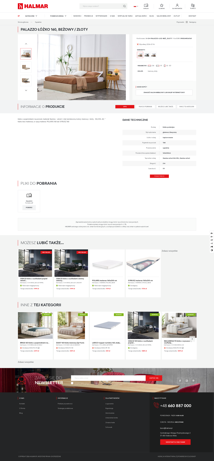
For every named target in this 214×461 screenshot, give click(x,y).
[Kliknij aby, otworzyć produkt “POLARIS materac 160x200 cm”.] (107, 263)
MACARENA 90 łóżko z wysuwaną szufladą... (178, 342)
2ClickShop (191, 456)
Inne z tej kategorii (186, 106)
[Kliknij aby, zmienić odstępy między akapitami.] (212, 247)
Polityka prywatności (65, 404)
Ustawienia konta (111, 418)
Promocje (88, 16)
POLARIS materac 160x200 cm (104, 280)
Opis (125, 106)
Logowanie (109, 404)
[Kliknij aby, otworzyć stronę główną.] (33, 6)
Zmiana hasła (110, 422)
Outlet (177, 16)
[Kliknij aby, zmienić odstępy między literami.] (212, 236)
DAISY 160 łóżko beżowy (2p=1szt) (70, 343)
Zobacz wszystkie (170, 251)
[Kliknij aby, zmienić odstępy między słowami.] (212, 243)
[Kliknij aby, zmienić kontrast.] (212, 250)
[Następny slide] (192, 339)
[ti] (177, 456)
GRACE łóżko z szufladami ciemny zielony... (70, 279)
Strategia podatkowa (65, 408)
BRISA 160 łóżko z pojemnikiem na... (34, 343)
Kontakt (192, 16)
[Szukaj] (124, 6)
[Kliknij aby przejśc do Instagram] (186, 381)
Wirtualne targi (125, 16)
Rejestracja (109, 408)
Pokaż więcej (159, 176)
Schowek (108, 427)
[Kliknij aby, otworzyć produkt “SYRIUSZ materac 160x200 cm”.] (143, 263)
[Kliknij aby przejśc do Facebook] (180, 381)
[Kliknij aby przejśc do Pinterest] (193, 381)
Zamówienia (109, 413)
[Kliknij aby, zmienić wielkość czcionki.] (212, 233)
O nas (112, 16)
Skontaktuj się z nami (175, 442)
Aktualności (141, 16)
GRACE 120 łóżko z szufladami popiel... (140, 342)
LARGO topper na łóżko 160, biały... (106, 343)
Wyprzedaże (101, 16)
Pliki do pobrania (145, 106)
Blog (151, 16)
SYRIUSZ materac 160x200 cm (140, 280)
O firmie (22, 408)
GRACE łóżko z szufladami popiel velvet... (33, 279)
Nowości (77, 16)
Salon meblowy (164, 16)
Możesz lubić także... (166, 106)
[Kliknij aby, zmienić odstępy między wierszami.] (212, 240)
